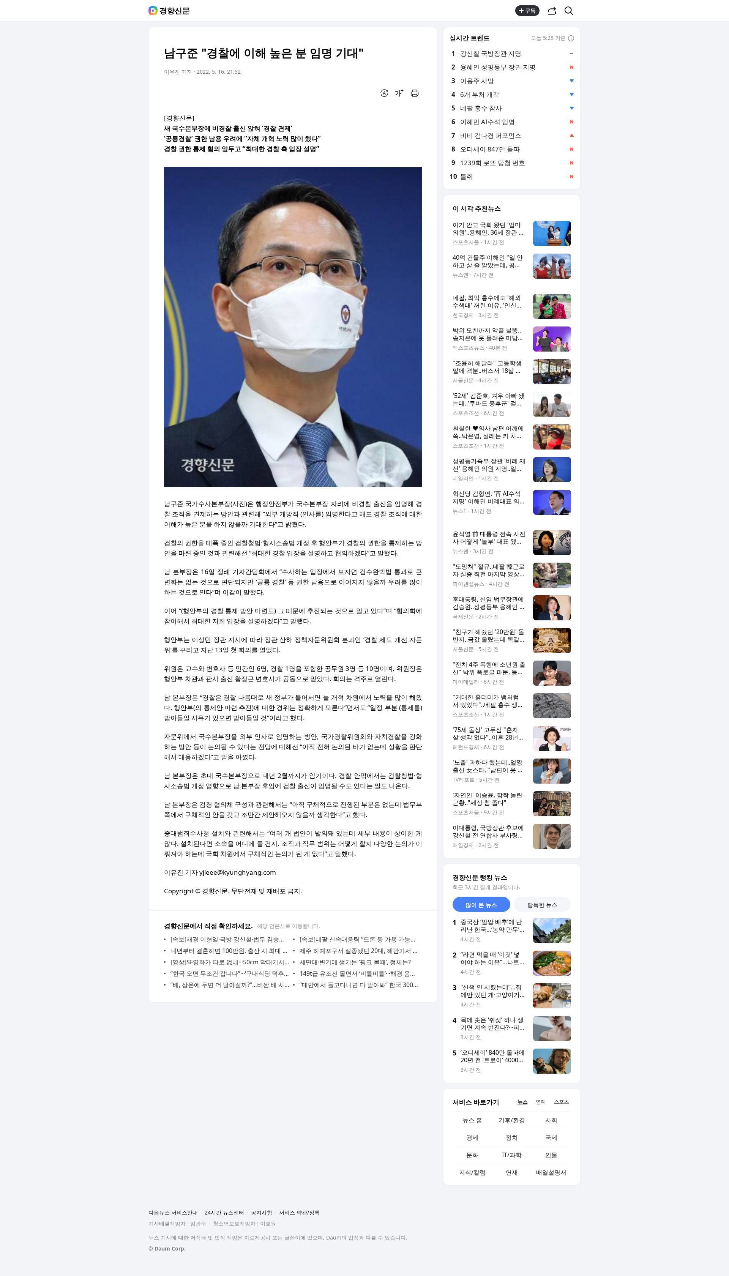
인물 (551, 1155)
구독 (530, 10)
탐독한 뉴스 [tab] (542, 904)
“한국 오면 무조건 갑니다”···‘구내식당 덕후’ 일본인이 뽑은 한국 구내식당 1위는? (229, 973)
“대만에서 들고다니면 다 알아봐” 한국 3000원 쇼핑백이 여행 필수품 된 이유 (359, 985)
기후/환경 (512, 1120)
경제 (472, 1137)
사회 (551, 1120)
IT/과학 (512, 1155)
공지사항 (261, 1212)
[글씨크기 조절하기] (399, 93)
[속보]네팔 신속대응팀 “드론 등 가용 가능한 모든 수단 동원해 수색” (359, 939)
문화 (472, 1155)
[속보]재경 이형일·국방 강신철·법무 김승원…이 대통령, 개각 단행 (229, 939)
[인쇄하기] (414, 93)
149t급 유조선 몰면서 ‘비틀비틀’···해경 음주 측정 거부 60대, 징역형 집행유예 (359, 973)
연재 (512, 1172)
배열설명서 (551, 1172)
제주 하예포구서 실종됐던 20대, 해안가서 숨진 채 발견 (359, 950)
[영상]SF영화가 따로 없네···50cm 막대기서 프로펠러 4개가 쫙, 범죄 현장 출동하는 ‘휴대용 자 (229, 962)
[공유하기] (552, 10)
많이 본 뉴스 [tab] (481, 904)
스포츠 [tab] (561, 1101)
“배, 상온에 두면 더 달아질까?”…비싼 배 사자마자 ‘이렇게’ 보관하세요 (229, 985)
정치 (512, 1137)
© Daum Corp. (167, 1248)
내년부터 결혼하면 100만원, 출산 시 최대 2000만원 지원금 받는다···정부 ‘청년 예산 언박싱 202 (229, 950)
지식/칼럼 (472, 1172)
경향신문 (174, 10)
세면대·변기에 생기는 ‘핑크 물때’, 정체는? (355, 962)
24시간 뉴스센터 (224, 1212)
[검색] (571, 10)
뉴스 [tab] (522, 1101)
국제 (551, 1137)
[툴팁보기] (571, 38)
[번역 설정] (384, 93)
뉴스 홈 (472, 1120)
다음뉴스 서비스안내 (173, 1212)
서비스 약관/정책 (299, 1212)
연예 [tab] (541, 1101)
